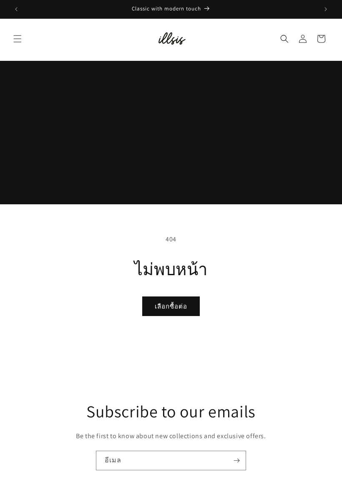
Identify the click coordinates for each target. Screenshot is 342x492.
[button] (17, 39)
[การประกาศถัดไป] (326, 9)
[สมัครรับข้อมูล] (236, 460)
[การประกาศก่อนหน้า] (16, 9)
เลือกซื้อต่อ (171, 306)
